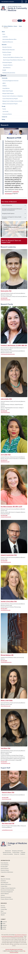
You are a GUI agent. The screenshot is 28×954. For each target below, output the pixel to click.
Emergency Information (17, 850)
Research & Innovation (6, 897)
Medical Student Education (8, 49)
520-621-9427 (4, 761)
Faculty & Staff (4, 866)
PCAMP (4, 70)
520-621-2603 (4, 608)
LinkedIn (4, 927)
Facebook (4, 921)
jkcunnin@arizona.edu (6, 562)
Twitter (3, 923)
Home (20, 26)
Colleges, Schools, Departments (8, 888)
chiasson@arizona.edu (6, 517)
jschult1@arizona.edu (5, 610)
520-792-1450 (4, 660)
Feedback (22, 854)
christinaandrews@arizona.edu (8, 354)
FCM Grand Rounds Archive (8, 72)
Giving (3, 119)
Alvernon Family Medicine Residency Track (13, 57)
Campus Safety (15, 852)
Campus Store (4, 886)
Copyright (23, 852)
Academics (3, 880)
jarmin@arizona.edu (5, 412)
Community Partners (7, 114)
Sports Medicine (6, 67)
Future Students (4, 863)
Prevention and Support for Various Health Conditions (11, 217)
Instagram (4, 925)
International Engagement (7, 891)
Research (4, 75)
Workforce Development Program (10, 103)
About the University (5, 879)
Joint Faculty (5, 111)
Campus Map (4, 909)
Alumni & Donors (4, 868)
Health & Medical (5, 893)
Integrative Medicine (8, 65)
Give (24, 20)
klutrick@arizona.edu (5, 299)
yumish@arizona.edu (5, 763)
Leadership (4, 36)
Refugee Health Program (8, 93)
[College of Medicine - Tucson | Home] (14, 844)
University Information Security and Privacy (14, 949)
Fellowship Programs (7, 62)
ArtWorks (4, 85)
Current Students (5, 864)
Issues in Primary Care (7, 205)
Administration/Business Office (9, 39)
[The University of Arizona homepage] (7, 1)
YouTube (4, 929)
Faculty (3, 106)
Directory (15, 20)
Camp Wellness (5, 88)
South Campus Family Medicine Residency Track (14, 60)
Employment (8, 850)
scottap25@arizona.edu (7, 830)
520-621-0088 (5, 797)
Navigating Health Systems (8, 213)
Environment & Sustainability (7, 890)
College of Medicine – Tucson (10, 26)
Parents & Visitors (5, 870)
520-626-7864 (4, 560)
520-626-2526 (4, 298)
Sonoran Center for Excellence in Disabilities (12, 96)
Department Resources (7, 42)
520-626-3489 (4, 515)
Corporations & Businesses (7, 872)
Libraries (3, 895)
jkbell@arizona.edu (5, 461)
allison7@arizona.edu (5, 706)
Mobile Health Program (7, 91)
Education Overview (7, 47)
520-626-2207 (4, 460)
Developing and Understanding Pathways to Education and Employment (12, 209)
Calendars (3, 907)
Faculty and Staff (7, 55)
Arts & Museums (4, 882)
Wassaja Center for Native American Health (12, 101)
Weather (3, 915)
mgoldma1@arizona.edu (6, 662)
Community (4, 78)
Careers (19, 20)
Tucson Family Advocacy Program (10, 98)
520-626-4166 (4, 411)
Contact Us (4, 116)
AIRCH (4, 83)
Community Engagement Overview (10, 80)
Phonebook (3, 913)
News (2, 911)
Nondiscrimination (7, 852)
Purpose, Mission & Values (7, 899)
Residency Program (6, 52)
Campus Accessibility (8, 854)
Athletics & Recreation (6, 884)
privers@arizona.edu (6, 799)
